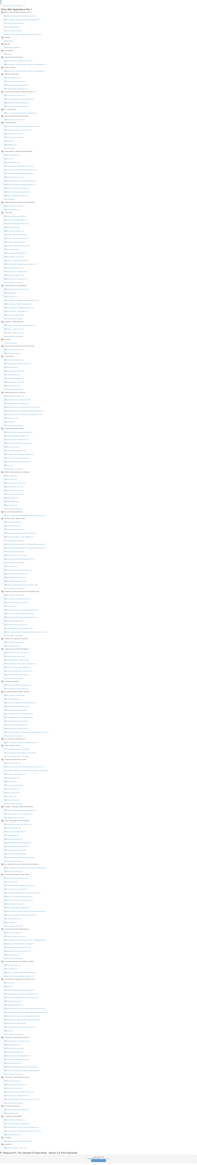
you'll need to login (104, 1158)
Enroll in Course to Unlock (98, 1160)
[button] (1, 1)
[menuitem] (1, 3)
